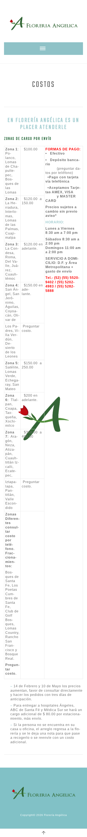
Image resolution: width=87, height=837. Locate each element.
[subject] (43, 48)
